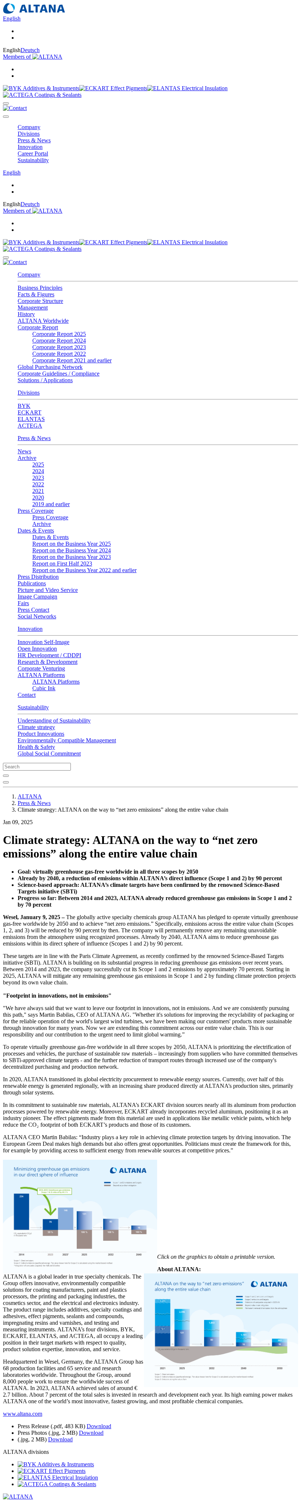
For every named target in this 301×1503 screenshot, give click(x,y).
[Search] (6, 103)
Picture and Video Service (48, 590)
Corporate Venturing (41, 668)
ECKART (29, 412)
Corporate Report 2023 (59, 347)
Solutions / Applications (45, 380)
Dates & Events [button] (36, 530)
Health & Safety (36, 747)
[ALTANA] (18, 1496)
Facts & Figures (36, 294)
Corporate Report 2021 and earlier (72, 360)
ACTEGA (30, 426)
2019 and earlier (51, 504)
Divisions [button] (29, 134)
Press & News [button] (34, 140)
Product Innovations (41, 734)
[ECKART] (113, 88)
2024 (38, 471)
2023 (38, 478)
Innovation (30, 629)
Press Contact (33, 610)
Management (33, 307)
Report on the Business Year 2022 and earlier (84, 570)
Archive (41, 524)
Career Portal (33, 153)
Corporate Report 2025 (59, 334)
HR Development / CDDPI (49, 655)
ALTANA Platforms (56, 682)
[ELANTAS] (187, 88)
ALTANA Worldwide (43, 321)
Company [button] (29, 127)
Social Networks (37, 616)
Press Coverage (50, 517)
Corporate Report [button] (38, 327)
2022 (38, 484)
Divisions (29, 393)
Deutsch (30, 50)
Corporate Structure (40, 301)
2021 (38, 491)
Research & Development (47, 662)
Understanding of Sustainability (54, 720)
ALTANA (30, 796)
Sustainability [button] (33, 160)
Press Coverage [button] (36, 511)
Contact (27, 695)
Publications (32, 583)
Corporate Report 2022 (59, 354)
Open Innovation (37, 649)
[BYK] (41, 88)
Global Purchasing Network (50, 367)
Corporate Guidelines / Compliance (58, 373)
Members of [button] (17, 57)
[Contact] (15, 108)
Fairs (23, 603)
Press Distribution (38, 577)
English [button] (12, 18)
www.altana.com (22, 1414)
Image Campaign (37, 596)
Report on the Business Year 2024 (71, 550)
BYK (24, 406)
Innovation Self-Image (43, 642)
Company (29, 274)
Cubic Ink (43, 688)
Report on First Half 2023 (62, 563)
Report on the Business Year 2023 (71, 557)
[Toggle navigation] (6, 117)
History (26, 314)
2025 (38, 464)
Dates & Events (50, 537)
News (24, 451)
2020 (38, 497)
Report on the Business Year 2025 (71, 544)
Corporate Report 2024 (59, 340)
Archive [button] (27, 458)
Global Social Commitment (49, 753)
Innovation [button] (30, 147)
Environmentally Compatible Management (67, 740)
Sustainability (33, 707)
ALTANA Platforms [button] (41, 675)
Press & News (34, 438)
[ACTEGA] (42, 95)
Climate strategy (36, 727)
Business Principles (40, 288)
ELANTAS (31, 419)
